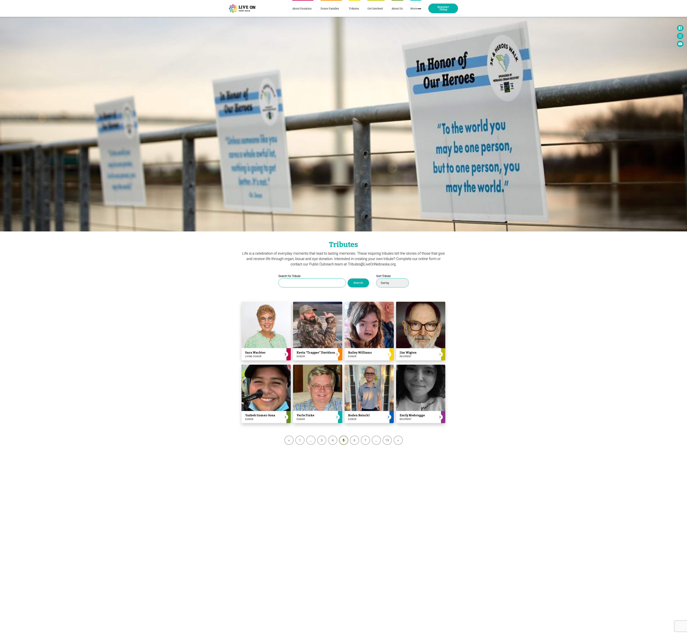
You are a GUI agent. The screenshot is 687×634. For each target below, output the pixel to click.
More (413, 8)
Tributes (354, 8)
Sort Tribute (383, 276)
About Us (397, 8)
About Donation (301, 8)
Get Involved (375, 8)
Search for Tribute (289, 276)
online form (427, 259)
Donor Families (330, 8)
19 (387, 440)
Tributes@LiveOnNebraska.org (372, 264)
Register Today (443, 8)
